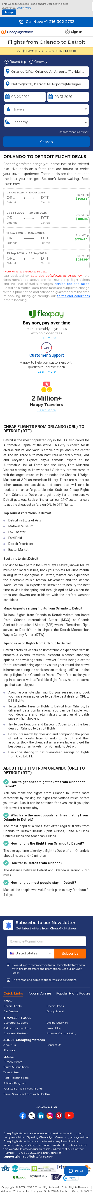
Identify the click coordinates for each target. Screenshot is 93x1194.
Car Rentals (11, 1011)
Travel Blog (53, 1028)
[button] (71, 1178)
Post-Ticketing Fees (15, 1077)
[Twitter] (31, 1115)
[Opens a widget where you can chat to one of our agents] (75, 1171)
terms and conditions (73, 296)
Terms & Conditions (15, 1067)
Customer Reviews (15, 1033)
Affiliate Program (14, 1083)
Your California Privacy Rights (22, 1088)
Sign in (76, 32)
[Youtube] (69, 1115)
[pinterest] (59, 1115)
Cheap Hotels (55, 1006)
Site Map (9, 1050)
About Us (9, 1045)
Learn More (24, 7)
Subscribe (70, 954)
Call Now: (49, 22)
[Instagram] (49, 1115)
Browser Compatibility (61, 1033)
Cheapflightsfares (18, 33)
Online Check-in (57, 1022)
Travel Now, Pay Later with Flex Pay (26, 1094)
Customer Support (15, 1022)
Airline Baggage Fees (16, 1028)
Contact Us (53, 1045)
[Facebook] (22, 1118)
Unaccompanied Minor (73, 132)
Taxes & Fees (11, 1072)
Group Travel (55, 1011)
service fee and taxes (72, 283)
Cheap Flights (12, 1006)
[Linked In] (40, 1115)
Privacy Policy (12, 1061)
